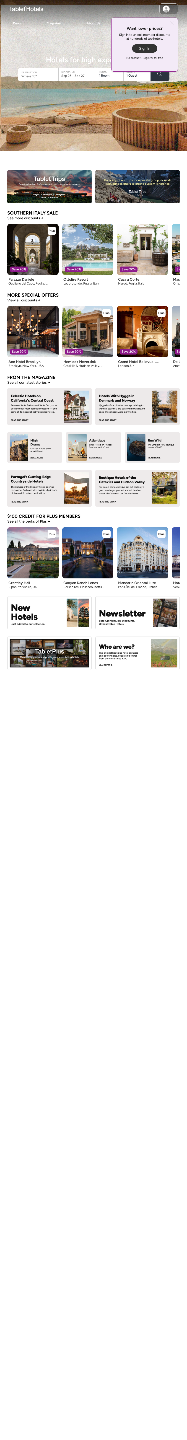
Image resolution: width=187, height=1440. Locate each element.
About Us (93, 23)
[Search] (160, 74)
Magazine (54, 23)
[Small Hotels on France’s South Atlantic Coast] (93, 447)
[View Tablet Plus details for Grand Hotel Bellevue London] (161, 313)
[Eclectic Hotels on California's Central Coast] (49, 406)
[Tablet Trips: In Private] (137, 186)
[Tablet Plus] (49, 653)
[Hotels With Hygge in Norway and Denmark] (137, 406)
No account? (144, 58)
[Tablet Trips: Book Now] (49, 186)
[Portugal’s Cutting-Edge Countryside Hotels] (49, 488)
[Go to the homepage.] (26, 8)
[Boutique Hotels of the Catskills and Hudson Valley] (137, 488)
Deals (17, 23)
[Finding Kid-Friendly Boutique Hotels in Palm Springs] (34, 447)
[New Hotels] (49, 612)
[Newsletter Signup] (137, 612)
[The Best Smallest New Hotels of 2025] (152, 447)
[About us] (137, 653)
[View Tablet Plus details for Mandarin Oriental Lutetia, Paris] (161, 534)
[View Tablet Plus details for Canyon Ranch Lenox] (106, 534)
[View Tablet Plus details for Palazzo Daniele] (52, 231)
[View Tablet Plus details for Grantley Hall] (52, 534)
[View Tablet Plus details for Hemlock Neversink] (106, 313)
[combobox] (38, 76)
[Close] (172, 23)
